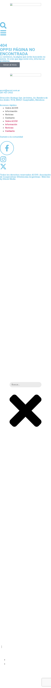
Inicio (10, 659)
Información (11, 111)
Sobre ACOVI (11, 108)
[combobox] (25, 384)
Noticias (9, 114)
